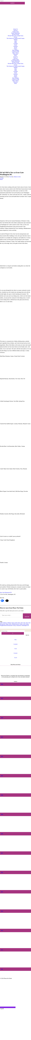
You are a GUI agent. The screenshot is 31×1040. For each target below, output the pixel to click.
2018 (2, 833)
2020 (2, 795)
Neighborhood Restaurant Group (8, 625)
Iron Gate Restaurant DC (6, 592)
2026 (2, 684)
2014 (2, 911)
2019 (2, 814)
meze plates (26, 624)
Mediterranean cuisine (17, 624)
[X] (15, 1039)
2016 (2, 872)
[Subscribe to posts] (15, 11)
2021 (2, 775)
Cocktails (15, 644)
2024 (2, 717)
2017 (2, 853)
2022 (2, 756)
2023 (2, 737)
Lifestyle (15, 653)
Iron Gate (23, 622)
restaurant (18, 625)
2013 (2, 930)
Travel (15, 657)
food (13, 622)
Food (15, 648)
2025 (2, 698)
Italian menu (9, 624)
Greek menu (17, 622)
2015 (2, 891)
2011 (2, 969)
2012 (2, 949)
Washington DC (25, 625)
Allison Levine (17, 176)
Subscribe (27, 616)
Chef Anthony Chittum (5, 622)
